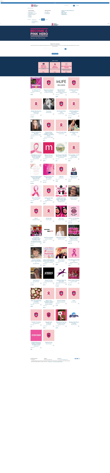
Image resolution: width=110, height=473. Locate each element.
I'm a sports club (47, 12)
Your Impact (29, 19)
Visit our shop (64, 13)
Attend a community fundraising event (68, 10)
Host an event (30, 12)
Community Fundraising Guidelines (57, 361)
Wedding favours (64, 14)
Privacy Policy (50, 361)
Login (55, 2)
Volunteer (63, 11)
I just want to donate (55, 53)
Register (43, 19)
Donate (46, 19)
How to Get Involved (30, 8)
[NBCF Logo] (35, 355)
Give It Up (29, 15)
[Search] (74, 5)
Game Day (30, 16)
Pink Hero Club (34, 19)
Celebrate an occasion (31, 14)
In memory (30, 17)
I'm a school (47, 11)
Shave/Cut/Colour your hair (32, 13)
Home (2, 1)
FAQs (40, 19)
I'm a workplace (47, 13)
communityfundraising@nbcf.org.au (63, 359)
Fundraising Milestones (35, 21)
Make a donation (64, 12)
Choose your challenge (31, 11)
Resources (33, 22)
